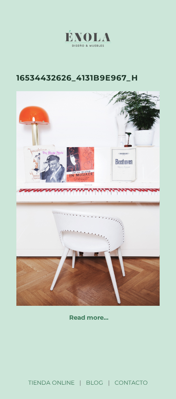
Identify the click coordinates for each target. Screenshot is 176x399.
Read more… (88, 317)
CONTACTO (131, 382)
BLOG (94, 382)
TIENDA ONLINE (51, 382)
